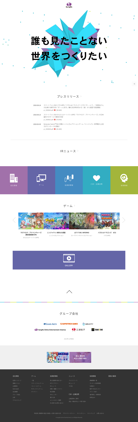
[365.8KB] (53, 110)
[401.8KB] (53, 129)
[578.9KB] (53, 119)
